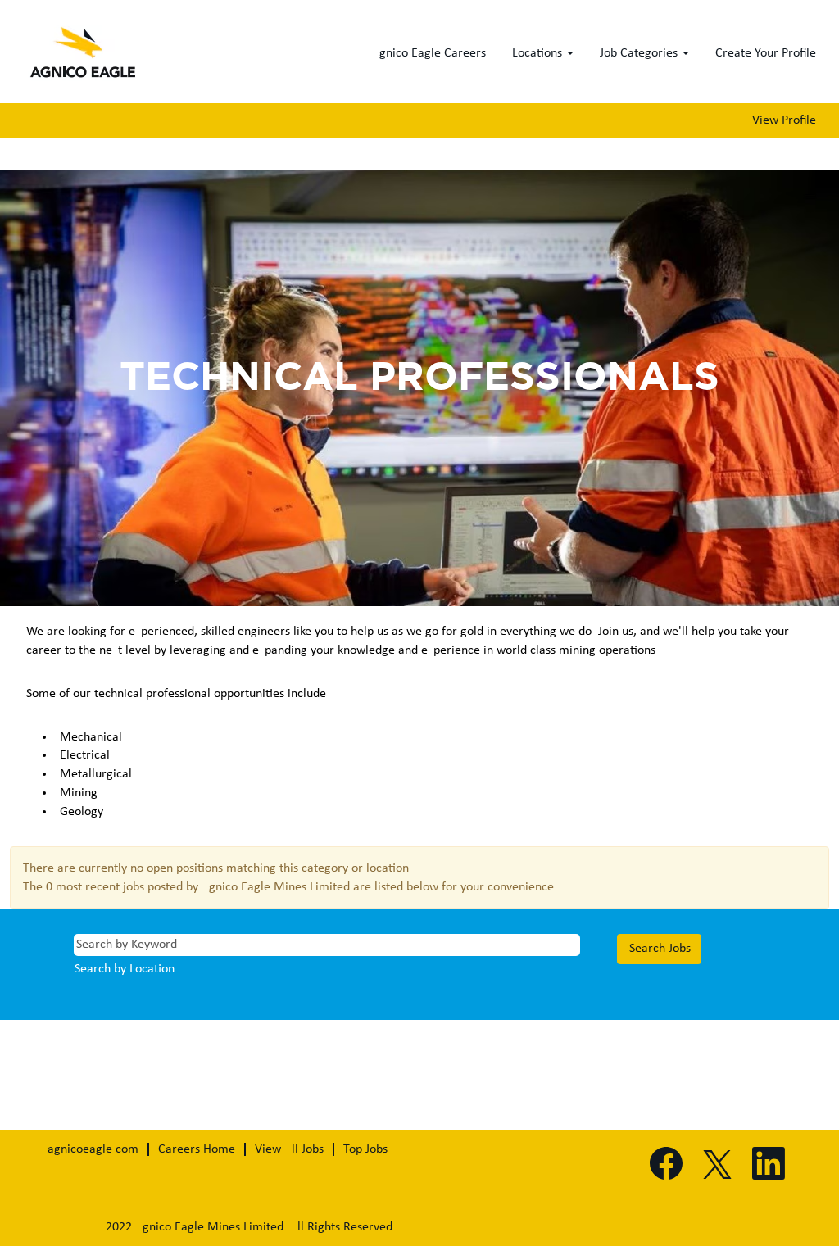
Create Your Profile (765, 53)
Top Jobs (365, 1149)
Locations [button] (538, 53)
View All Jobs (289, 1149)
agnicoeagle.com (93, 1149)
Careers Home (196, 1149)
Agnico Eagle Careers (429, 53)
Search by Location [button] (125, 969)
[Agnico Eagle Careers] (84, 56)
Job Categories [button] (640, 53)
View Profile (784, 120)
